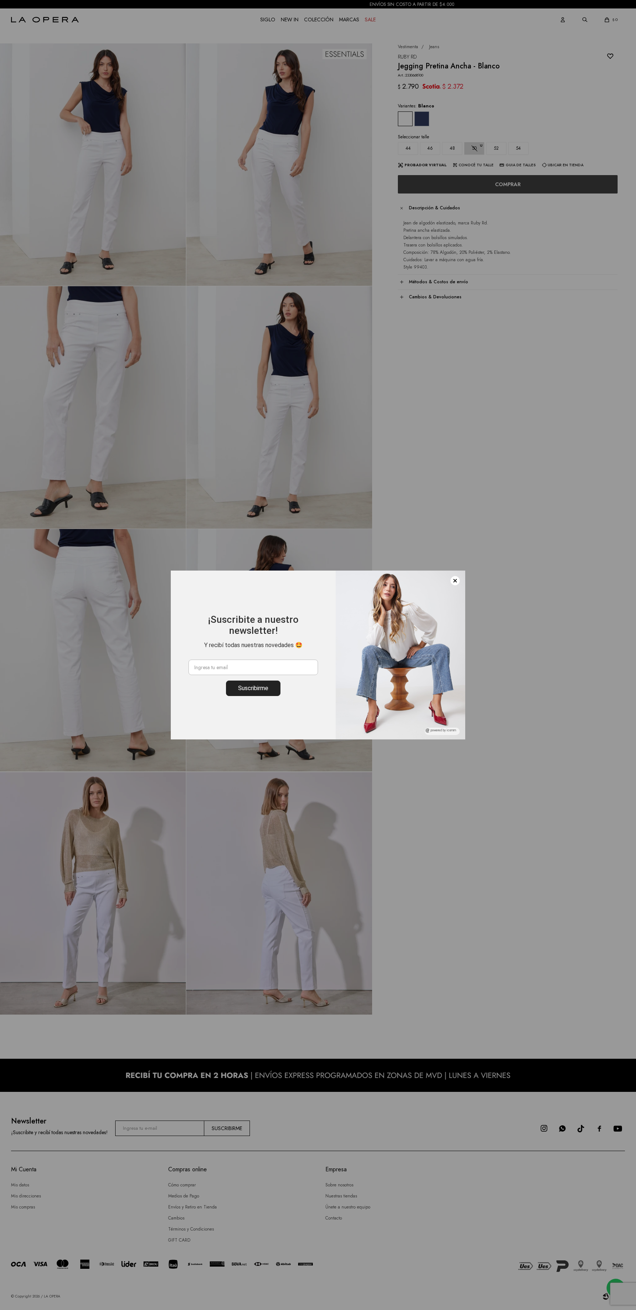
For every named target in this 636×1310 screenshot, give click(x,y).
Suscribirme (253, 688)
